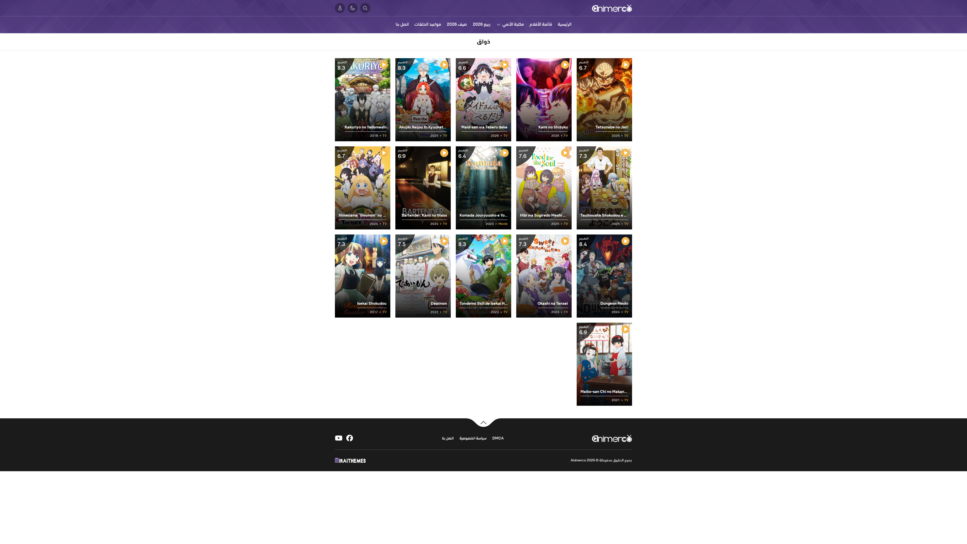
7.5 (402, 242)
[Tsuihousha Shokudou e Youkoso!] (604, 187)
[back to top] (483, 422)
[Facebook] (350, 438)
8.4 (584, 242)
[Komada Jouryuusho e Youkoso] (483, 187)
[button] (365, 8)
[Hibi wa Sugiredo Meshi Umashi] (544, 187)
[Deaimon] (423, 276)
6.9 (402, 153)
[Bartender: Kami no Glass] (423, 187)
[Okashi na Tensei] (544, 276)
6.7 (584, 65)
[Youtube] (338, 438)
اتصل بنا (448, 438)
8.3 (402, 65)
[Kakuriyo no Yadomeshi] (362, 99)
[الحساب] (340, 8)
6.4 (463, 153)
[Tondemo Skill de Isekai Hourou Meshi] (483, 276)
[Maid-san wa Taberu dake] (483, 99)
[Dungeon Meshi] (604, 276)
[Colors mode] (353, 8)
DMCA (498, 438)
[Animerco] (612, 8)
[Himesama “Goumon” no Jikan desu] (362, 187)
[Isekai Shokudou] (362, 276)
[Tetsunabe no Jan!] (604, 99)
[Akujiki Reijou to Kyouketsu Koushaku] (423, 99)
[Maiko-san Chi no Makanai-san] (604, 364)
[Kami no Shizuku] (544, 99)
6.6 (463, 65)
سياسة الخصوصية (473, 438)
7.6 (523, 153)
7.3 (584, 153)
